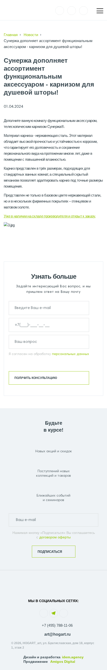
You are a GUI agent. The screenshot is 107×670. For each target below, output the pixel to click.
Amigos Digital (62, 662)
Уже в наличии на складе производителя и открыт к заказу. (50, 216)
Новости (31, 35)
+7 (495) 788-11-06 (57, 625)
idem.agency (73, 657)
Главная (11, 35)
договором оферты (55, 537)
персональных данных (70, 354)
